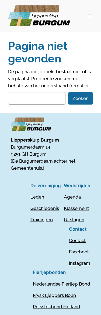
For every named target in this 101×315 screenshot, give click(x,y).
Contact (77, 240)
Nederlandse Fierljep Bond (61, 284)
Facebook (79, 251)
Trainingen (41, 219)
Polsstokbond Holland (56, 306)
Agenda (72, 197)
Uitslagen (74, 219)
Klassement (76, 208)
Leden (37, 197)
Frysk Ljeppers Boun (54, 295)
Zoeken (80, 98)
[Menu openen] (89, 16)
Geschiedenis (44, 208)
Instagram (79, 263)
